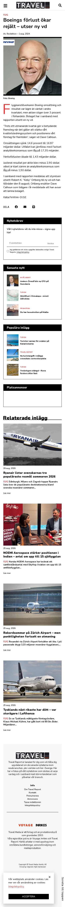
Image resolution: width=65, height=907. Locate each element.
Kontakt (32, 792)
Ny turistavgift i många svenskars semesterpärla (33, 357)
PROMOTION (25, 308)
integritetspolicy (22, 252)
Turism (23, 292)
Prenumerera (32, 795)
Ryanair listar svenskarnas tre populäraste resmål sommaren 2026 (29, 475)
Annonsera (32, 799)
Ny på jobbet (25, 278)
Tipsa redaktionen (32, 802)
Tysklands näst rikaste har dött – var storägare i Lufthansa (29, 711)
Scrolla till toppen (62, 889)
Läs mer (7, 493)
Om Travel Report (32, 789)
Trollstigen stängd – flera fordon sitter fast (33, 372)
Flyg (5, 14)
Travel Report (26, 352)
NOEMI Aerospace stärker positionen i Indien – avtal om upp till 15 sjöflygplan (32, 555)
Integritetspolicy (32, 805)
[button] (16, 207)
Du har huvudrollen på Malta (34, 312)
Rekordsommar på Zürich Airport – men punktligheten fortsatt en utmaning (31, 634)
